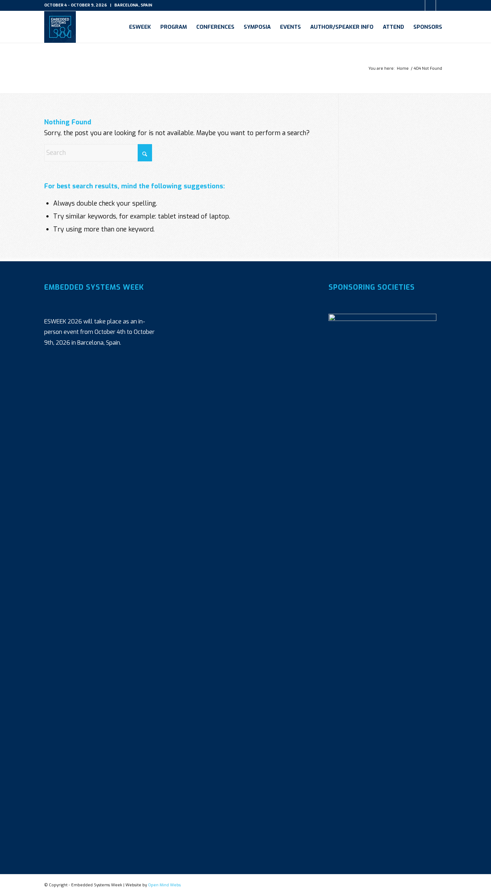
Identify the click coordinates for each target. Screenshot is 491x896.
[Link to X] (419, 5)
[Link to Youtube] (441, 5)
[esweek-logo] (60, 27)
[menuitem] (140, 27)
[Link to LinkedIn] (430, 5)
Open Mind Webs (164, 885)
